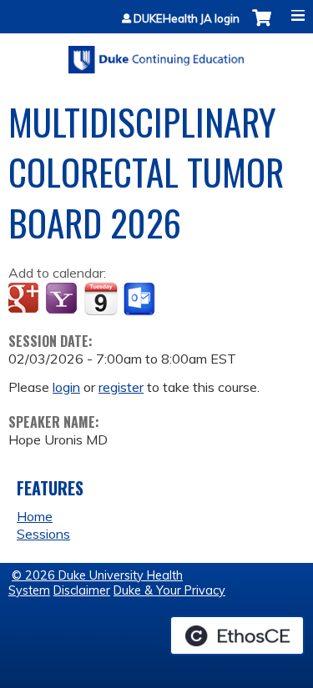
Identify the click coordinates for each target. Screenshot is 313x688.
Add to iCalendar (100, 298)
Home (35, 516)
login (66, 387)
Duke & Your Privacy (169, 590)
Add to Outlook (141, 299)
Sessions (43, 533)
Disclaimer (81, 590)
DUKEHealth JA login (187, 18)
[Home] (156, 53)
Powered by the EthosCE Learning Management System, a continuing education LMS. (237, 635)
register (121, 387)
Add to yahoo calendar (63, 299)
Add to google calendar (25, 299)
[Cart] (261, 26)
